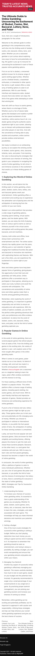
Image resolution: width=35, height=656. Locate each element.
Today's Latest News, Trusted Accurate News (17, 5)
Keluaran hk (3, 638)
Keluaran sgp (4, 641)
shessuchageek (14, 369)
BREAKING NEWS (27, 32)
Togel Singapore (5, 645)
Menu (30, 9)
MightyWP (20, 653)
